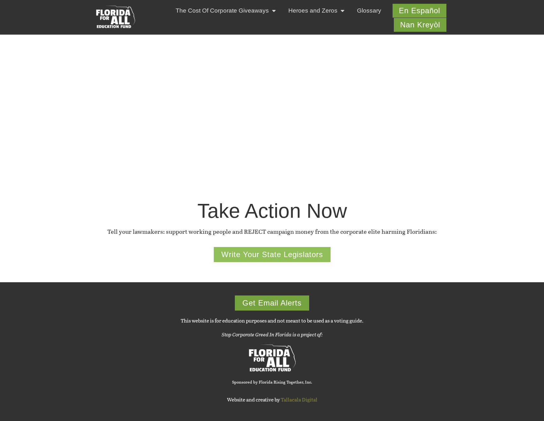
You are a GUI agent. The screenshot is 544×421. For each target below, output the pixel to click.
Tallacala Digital (299, 399)
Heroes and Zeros (312, 10)
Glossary (369, 10)
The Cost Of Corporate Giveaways (222, 10)
